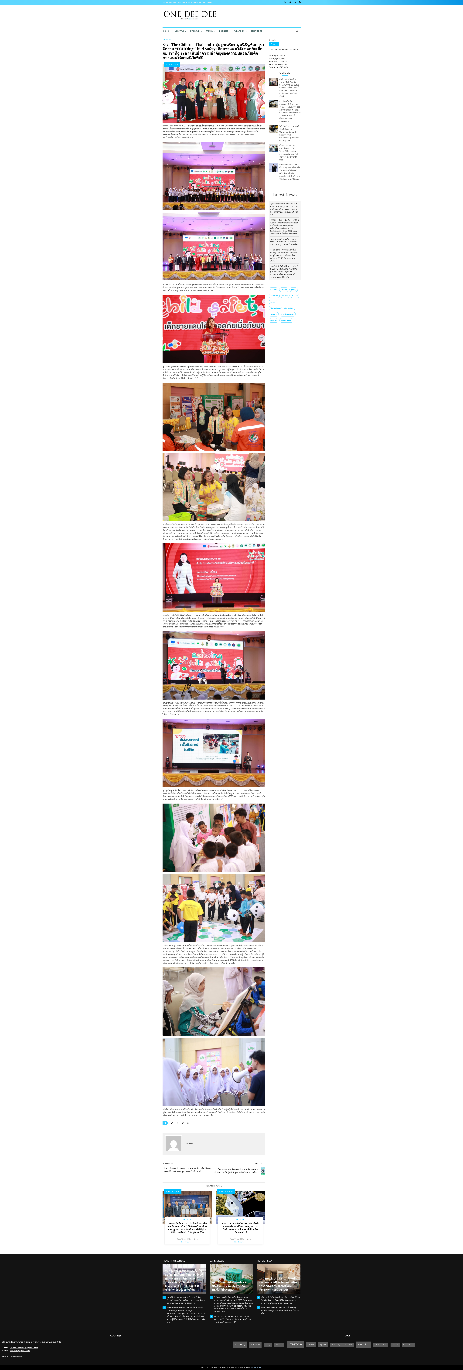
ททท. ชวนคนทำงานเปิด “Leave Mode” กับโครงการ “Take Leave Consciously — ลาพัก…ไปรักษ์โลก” (284, 242)
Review (295, 296)
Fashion (284, 290)
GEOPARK (274, 296)
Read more (186, 1242)
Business (223, 31)
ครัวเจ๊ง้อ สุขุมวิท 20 (287, 314)
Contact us (256, 31)
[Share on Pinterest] (183, 1123)
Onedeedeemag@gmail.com (24, 1348)
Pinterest (207, 2)
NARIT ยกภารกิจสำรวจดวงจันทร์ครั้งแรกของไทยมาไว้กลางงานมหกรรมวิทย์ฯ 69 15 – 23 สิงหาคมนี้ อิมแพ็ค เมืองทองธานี (240, 1228)
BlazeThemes (256, 1367)
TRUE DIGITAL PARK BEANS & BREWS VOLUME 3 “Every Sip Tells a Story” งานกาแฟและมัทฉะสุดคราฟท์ (232, 1319)
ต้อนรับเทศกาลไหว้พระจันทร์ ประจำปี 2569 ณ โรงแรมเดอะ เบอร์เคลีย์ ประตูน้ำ (229, 1285)
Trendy (209, 31)
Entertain (195, 31)
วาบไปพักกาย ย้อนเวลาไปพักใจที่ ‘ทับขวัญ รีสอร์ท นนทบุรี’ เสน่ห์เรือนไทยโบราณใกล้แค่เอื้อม (280, 1311)
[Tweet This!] (172, 1123)
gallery (293, 290)
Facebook (167, 2)
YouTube (197, 2)
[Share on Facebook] (177, 1123)
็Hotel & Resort (286, 320)
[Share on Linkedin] (188, 1123)
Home (166, 31)
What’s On (239, 31)
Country (273, 290)
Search (274, 44)
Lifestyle (179, 31)
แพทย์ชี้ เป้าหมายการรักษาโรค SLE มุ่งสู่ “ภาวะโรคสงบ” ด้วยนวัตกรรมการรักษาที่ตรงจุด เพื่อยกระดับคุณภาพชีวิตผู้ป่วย (186, 1300)
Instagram (187, 2)
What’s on (274, 64)
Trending (273, 314)
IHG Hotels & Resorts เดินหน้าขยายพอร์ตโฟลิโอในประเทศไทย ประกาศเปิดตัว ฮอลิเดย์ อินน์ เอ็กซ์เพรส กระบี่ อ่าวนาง (278, 1284)
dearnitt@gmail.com (20, 1350)
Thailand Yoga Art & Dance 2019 (281, 308)
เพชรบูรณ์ (273, 320)
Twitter (177, 2)
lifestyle (285, 296)
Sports (272, 302)
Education (167, 40)
